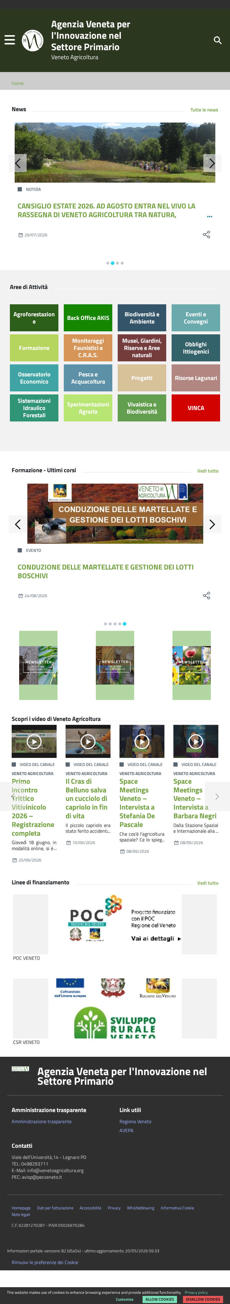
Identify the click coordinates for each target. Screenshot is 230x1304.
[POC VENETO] (115, 924)
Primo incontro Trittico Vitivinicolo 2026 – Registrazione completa (33, 807)
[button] (9, 40)
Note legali (21, 1214)
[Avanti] (212, 163)
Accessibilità (90, 1208)
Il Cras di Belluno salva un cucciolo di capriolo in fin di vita (87, 798)
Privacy (114, 1208)
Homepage (21, 1208)
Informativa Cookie (177, 1208)
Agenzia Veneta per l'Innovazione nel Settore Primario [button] (122, 1076)
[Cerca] (217, 40)
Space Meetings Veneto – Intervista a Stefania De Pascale (137, 803)
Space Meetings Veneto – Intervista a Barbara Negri (195, 798)
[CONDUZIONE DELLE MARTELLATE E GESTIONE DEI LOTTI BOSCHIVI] (115, 514)
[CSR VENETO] (115, 1008)
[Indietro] (18, 163)
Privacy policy (196, 1292)
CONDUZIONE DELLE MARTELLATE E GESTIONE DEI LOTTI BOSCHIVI (106, 571)
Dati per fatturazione (55, 1208)
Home (18, 83)
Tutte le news (204, 109)
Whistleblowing (140, 1208)
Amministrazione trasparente (42, 1121)
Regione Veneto (135, 1121)
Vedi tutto (207, 470)
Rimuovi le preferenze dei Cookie (45, 1262)
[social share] (47, 235)
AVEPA (126, 1130)
